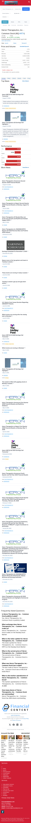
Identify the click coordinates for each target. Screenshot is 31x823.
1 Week (8, 78)
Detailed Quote (24, 46)
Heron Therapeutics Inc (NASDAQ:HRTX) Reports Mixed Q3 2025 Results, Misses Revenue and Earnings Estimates (14, 575)
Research (24, 43)
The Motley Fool (6, 341)
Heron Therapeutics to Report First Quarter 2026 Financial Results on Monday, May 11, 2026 (14, 428)
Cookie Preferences (20, 819)
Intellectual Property (12, 108)
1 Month (14, 78)
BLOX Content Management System (11, 820)
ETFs (19, 22)
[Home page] (11, 3)
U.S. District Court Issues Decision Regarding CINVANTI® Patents (15, 303)
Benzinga (5, 256)
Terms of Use (27, 818)
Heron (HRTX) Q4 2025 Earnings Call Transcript (12, 451)
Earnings (6, 108)
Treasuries (26, 25)
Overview (5, 25)
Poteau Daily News (10, 818)
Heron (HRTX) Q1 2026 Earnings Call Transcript (12, 335)
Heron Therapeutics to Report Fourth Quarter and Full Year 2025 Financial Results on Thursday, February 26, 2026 (15, 499)
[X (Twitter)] (10, 725)
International (20, 25)
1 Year (24, 78)
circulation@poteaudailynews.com (14, 808)
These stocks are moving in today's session (15, 273)
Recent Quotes (5, 13)
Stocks (12, 22)
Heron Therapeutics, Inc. (9, 210)
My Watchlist (16, 13)
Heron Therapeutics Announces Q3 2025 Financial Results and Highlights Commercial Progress (15, 598)
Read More (25, 167)
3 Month (19, 78)
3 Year (29, 78)
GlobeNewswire (6, 189)
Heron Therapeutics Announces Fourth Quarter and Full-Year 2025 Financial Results (15, 474)
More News (25, 81)
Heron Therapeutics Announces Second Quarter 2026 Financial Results (13, 181)
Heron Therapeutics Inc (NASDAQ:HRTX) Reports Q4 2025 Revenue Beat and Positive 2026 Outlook (15, 230)
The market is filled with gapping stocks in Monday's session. (14, 382)
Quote (6, 43)
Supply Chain (11, 343)
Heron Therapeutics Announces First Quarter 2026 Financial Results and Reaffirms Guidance (15, 404)
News (9, 25)
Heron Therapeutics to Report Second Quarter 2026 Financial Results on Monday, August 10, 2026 (15, 205)
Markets (5, 22)
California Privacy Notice (12, 819)
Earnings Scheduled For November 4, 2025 (15, 251)
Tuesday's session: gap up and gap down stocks (14, 282)
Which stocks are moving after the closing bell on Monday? (14, 315)
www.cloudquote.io (15, 715)
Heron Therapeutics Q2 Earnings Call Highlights (13, 123)
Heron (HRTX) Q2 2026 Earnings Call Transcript (12, 95)
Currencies (13, 25)
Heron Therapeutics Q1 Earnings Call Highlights (12, 369)
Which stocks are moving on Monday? (14, 348)
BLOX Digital (22, 820)
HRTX (21, 33)
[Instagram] (21, 725)
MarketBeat (6, 139)
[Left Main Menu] (3, 1)
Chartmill (5, 237)
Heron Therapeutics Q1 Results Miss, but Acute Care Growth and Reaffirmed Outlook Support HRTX (15, 218)
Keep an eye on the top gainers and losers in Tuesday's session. (15, 261)
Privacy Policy (25, 718)
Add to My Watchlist (6, 40)
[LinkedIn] (17, 725)
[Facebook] (13, 725)
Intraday (3, 78)
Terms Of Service (16, 720)
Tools (25, 22)
